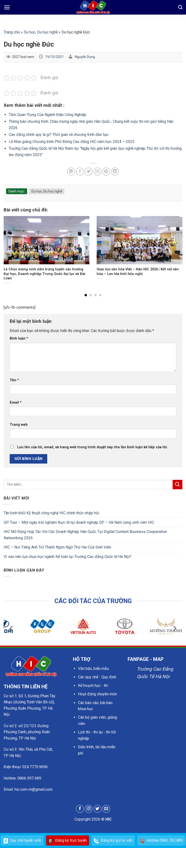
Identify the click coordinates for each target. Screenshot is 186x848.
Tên (14, 380)
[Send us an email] (106, 809)
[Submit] (177, 484)
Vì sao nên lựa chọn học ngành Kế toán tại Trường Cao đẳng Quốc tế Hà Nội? (68, 556)
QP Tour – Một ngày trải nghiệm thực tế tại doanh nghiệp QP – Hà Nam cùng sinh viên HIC (79, 522)
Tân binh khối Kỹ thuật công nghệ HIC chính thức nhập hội (51, 513)
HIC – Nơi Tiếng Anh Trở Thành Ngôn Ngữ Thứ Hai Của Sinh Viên (57, 547)
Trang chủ (12, 32)
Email (16, 402)
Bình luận (19, 338)
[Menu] (7, 7)
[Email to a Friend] (97, 171)
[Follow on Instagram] (89, 809)
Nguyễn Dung (85, 57)
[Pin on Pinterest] (106, 171)
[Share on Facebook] (80, 171)
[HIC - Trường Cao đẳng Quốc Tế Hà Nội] (93, 7)
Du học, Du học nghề (41, 32)
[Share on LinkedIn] (115, 171)
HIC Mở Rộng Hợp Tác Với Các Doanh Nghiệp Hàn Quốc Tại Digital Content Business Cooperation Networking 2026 (85, 534)
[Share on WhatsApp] (71, 171)
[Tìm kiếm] (180, 7)
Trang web (19, 425)
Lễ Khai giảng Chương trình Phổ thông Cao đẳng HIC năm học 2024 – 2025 (71, 141)
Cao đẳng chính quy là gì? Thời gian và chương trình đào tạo (58, 134)
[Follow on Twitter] (97, 809)
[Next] (176, 247)
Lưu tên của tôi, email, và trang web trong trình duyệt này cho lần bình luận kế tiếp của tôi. (92, 447)
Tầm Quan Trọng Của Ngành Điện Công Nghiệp (47, 114)
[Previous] (10, 247)
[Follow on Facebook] (80, 809)
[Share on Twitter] (89, 171)
